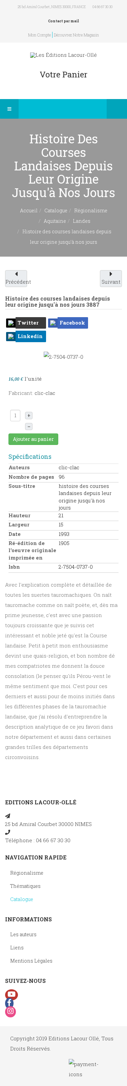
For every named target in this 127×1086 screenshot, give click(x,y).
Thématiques (25, 886)
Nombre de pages (31, 476)
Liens (17, 947)
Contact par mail (63, 21)
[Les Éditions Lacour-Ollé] (63, 55)
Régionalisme (90, 210)
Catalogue (55, 210)
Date (14, 533)
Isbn (14, 566)
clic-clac (45, 392)
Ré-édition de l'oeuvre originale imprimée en (32, 550)
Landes (81, 221)
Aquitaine (55, 221)
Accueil (29, 210)
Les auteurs (23, 934)
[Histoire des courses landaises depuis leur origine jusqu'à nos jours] (63, 356)
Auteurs (19, 467)
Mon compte (39, 35)
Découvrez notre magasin (76, 35)
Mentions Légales (31, 961)
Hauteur (19, 515)
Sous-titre (21, 485)
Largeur (18, 524)
